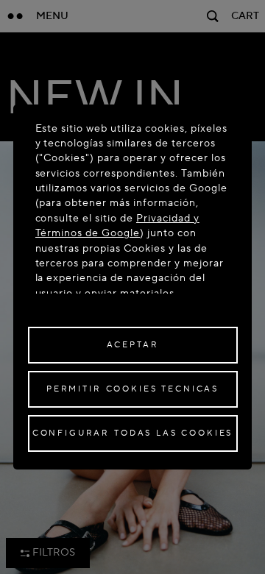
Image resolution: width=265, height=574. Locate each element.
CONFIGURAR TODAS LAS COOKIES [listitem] (132, 433)
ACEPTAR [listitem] (133, 344)
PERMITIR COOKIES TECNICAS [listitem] (132, 388)
